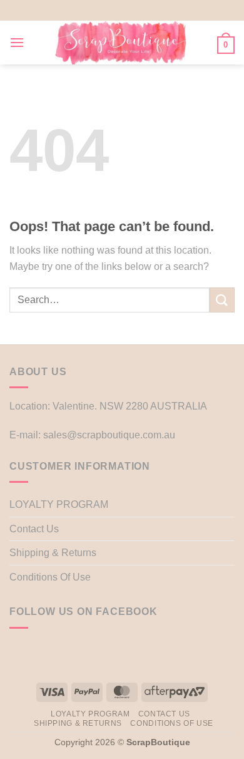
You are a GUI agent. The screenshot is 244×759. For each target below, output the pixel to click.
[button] (16, 42)
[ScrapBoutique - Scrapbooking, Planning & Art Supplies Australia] (121, 43)
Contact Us (34, 529)
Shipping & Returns (52, 552)
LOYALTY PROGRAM (58, 504)
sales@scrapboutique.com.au (109, 435)
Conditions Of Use (50, 577)
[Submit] (222, 299)
